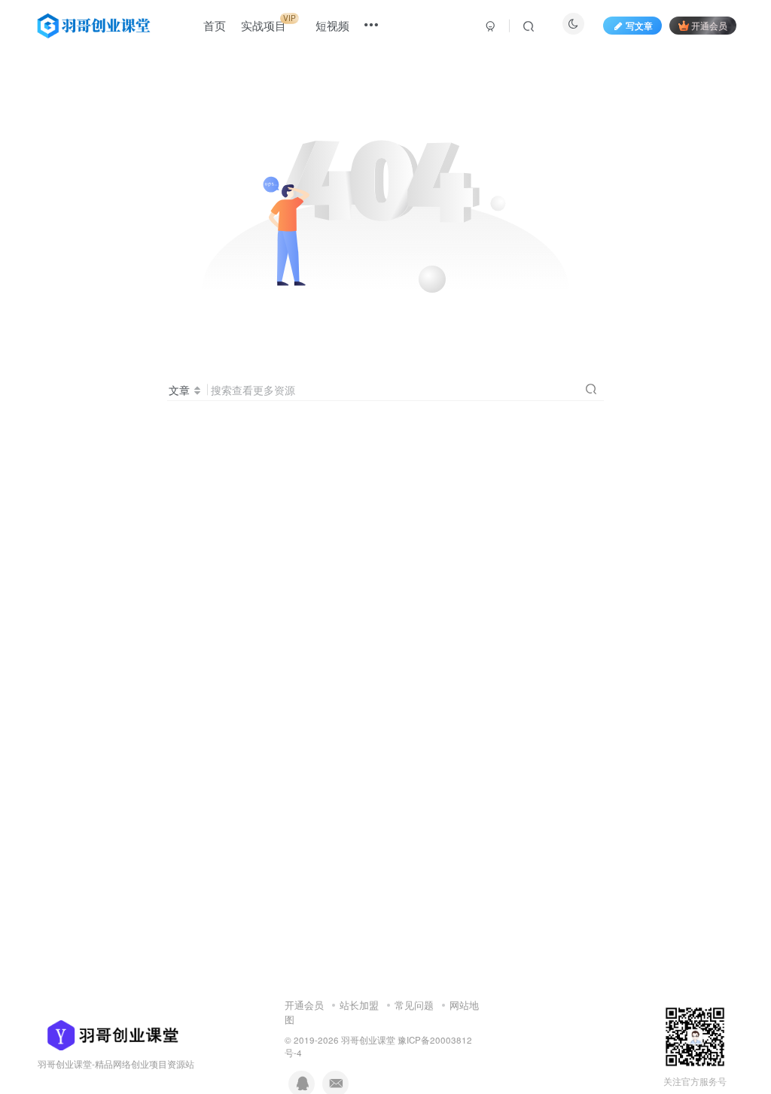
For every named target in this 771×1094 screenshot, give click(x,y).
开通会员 (709, 25)
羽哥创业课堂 (368, 1040)
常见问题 (414, 1005)
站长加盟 (359, 1005)
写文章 (639, 25)
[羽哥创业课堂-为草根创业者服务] (108, 1034)
